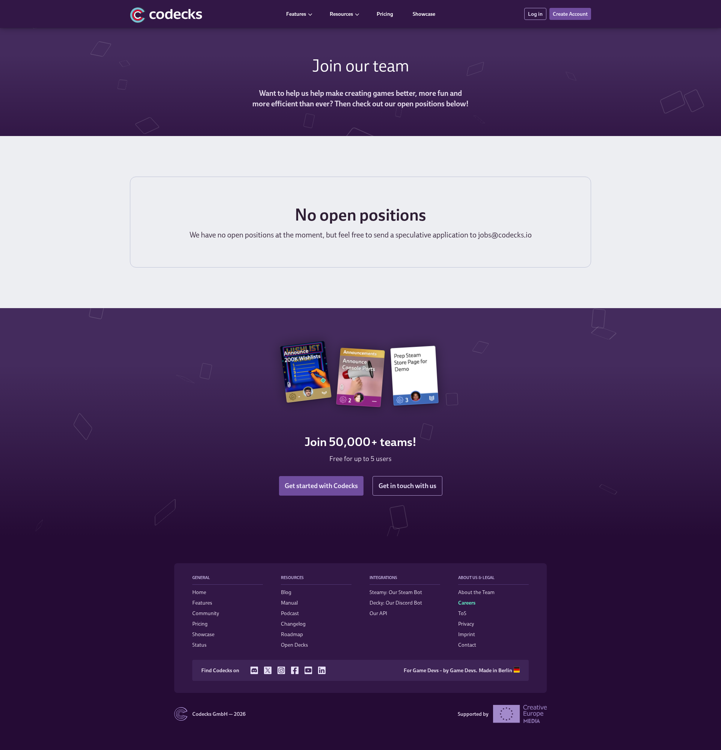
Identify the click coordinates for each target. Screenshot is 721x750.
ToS (462, 613)
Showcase (424, 14)
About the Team (476, 592)
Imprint (466, 634)
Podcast (290, 613)
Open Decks (294, 644)
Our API (378, 613)
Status (199, 644)
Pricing (385, 14)
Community (205, 613)
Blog (286, 592)
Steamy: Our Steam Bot (396, 592)
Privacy (466, 623)
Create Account (570, 14)
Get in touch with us (407, 485)
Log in (535, 14)
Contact (467, 644)
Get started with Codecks (321, 485)
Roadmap (292, 634)
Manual (289, 602)
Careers (466, 602)
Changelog (293, 623)
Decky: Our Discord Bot (396, 602)
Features (296, 14)
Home (199, 592)
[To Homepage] (203, 14)
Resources (341, 14)
